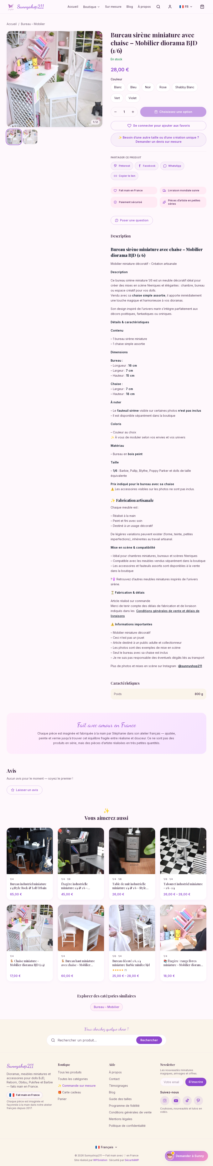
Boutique (89, 7)
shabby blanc (184, 87)
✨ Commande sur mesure (77, 1085)
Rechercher (149, 1040)
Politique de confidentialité (127, 1125)
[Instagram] (164, 1100)
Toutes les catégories (73, 1079)
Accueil (73, 6)
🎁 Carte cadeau (69, 1092)
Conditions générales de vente (130, 1112)
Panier (62, 1099)
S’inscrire (196, 1082)
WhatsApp (174, 165)
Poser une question (134, 220)
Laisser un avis (27, 790)
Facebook (147, 166)
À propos (144, 6)
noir (148, 87)
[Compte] (170, 7)
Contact (114, 1079)
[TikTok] (187, 1100)
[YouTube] (176, 1100)
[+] (132, 111)
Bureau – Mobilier (33, 24)
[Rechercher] (158, 7)
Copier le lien (127, 175)
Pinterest (124, 165)
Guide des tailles (120, 1099)
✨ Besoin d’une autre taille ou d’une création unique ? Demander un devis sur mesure (158, 139)
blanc (118, 87)
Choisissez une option (175, 112)
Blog (129, 6)
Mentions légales (120, 1119)
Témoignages (118, 1085)
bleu (133, 87)
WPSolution (100, 1160)
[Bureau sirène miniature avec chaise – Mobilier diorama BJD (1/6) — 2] (30, 137)
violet (132, 98)
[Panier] (202, 7)
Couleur (116, 79)
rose (163, 87)
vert (117, 98)
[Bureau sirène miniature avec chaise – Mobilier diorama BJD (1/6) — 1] (14, 137)
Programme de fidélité (124, 1105)
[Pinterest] (198, 1100)
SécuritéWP (132, 1160)
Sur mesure (113, 6)
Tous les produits (70, 1072)
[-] (115, 111)
